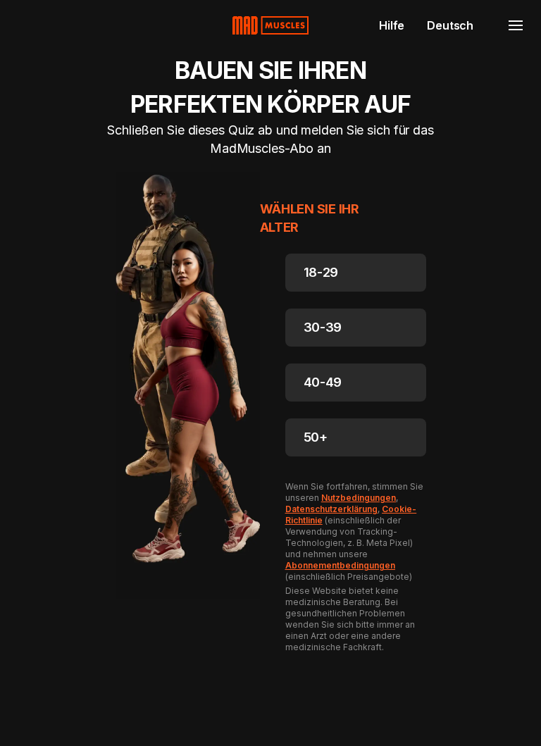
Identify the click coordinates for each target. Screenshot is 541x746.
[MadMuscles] (270, 25)
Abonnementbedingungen (340, 565)
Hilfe (391, 25)
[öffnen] (516, 25)
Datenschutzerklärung (331, 509)
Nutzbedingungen (358, 497)
